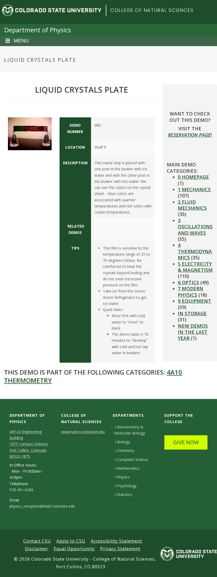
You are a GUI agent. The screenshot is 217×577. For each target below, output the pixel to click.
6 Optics (188, 282)
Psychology (127, 485)
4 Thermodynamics (195, 251)
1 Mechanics (194, 189)
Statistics (124, 494)
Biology (123, 441)
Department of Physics (37, 29)
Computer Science (132, 459)
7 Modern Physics (190, 291)
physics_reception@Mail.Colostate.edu (42, 506)
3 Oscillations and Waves (195, 226)
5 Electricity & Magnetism (195, 267)
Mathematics (128, 468)
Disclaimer (36, 549)
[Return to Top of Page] (205, 567)
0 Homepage (193, 177)
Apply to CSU (70, 541)
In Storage (192, 313)
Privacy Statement (120, 549)
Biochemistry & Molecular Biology (129, 430)
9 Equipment (194, 301)
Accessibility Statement (116, 541)
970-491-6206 (21, 489)
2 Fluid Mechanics (192, 205)
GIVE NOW (186, 442)
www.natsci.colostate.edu (83, 431)
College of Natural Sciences (152, 10)
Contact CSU (37, 541)
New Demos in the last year (193, 332)
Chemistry (125, 450)
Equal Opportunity (74, 549)
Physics (123, 477)
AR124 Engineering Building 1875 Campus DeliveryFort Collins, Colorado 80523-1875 (29, 444)
